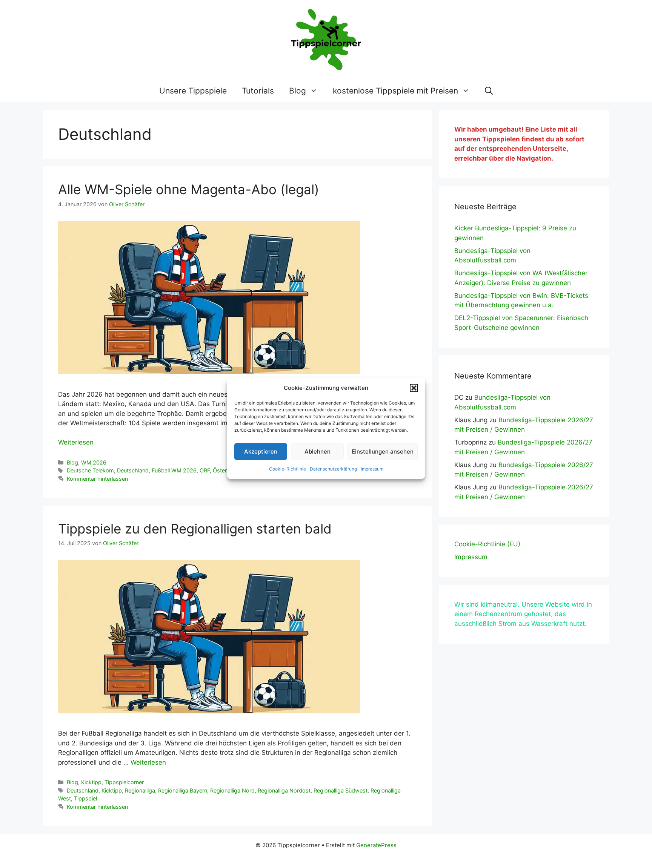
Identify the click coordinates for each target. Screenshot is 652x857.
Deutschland (133, 470)
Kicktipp (91, 782)
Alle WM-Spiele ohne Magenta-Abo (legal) (188, 189)
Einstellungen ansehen (383, 451)
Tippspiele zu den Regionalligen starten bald (195, 529)
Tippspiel (85, 798)
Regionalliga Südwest (341, 790)
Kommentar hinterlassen (97, 478)
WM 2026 (93, 462)
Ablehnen (317, 451)
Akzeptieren (260, 451)
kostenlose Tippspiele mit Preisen (395, 90)
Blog (297, 90)
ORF (205, 470)
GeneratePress (376, 845)
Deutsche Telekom (90, 470)
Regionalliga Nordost (284, 790)
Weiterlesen (76, 442)
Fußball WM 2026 (174, 470)
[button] (414, 388)
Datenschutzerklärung (333, 469)
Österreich (226, 470)
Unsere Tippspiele (193, 90)
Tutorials (258, 90)
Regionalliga (140, 790)
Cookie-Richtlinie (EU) (487, 544)
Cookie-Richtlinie (287, 469)
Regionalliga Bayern (182, 790)
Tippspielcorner (124, 782)
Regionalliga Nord (232, 790)
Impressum (372, 469)
